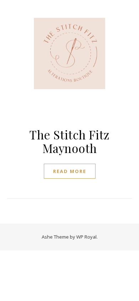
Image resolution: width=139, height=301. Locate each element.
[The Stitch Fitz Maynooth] (69, 53)
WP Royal (86, 237)
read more (69, 171)
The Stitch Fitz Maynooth (69, 141)
